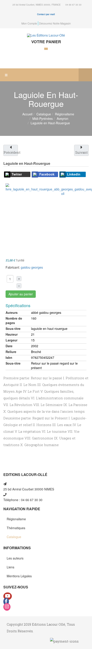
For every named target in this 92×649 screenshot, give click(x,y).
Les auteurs (15, 558)
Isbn (9, 357)
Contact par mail (46, 14)
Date (9, 346)
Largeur (11, 340)
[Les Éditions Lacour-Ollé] (46, 35)
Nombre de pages (14, 320)
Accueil (27, 114)
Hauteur (12, 334)
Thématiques (16, 528)
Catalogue (43, 114)
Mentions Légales (19, 576)
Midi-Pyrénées (42, 118)
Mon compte (29, 23)
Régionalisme (64, 114)
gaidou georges (32, 267)
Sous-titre (13, 328)
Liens (10, 567)
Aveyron (62, 118)
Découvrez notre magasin (55, 23)
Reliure (11, 351)
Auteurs (12, 312)
